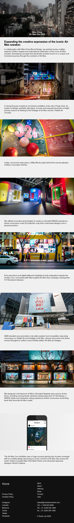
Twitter (4, 513)
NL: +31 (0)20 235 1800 (46, 510)
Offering (40, 488)
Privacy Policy (7, 494)
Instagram (6, 502)
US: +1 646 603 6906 (45, 505)
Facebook (6, 516)
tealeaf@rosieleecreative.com (48, 502)
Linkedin (5, 505)
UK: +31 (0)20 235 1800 (46, 507)
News (39, 491)
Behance (5, 507)
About (39, 486)
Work (39, 483)
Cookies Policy (7, 496)
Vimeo (4, 510)
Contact (40, 494)
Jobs (39, 496)
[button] (70, 3)
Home (5, 483)
